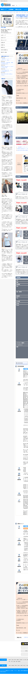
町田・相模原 (4, 30)
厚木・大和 (10, 661)
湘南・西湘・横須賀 (17, 661)
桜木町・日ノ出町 (23, 659)
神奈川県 (2, 29)
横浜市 (10, 659)
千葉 (27, 665)
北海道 (12, 665)
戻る (17, 41)
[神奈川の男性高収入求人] (6, 6)
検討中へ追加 (4, 52)
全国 (9, 665)
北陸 (21, 665)
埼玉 (24, 665)
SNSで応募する (4, 49)
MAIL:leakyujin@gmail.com (6, 32)
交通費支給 (26, 637)
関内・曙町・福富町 (15, 659)
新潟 (19, 665)
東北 (16, 665)
